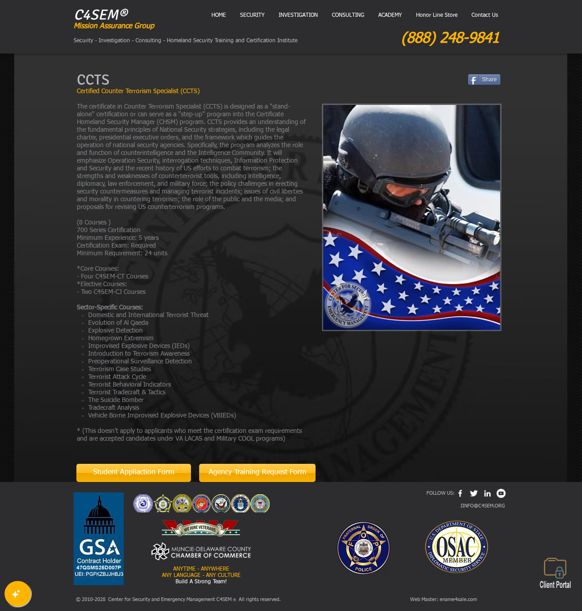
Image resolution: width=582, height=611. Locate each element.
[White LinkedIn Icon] (487, 493)
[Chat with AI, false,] (18, 593)
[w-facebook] (460, 493)
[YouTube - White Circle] (501, 493)
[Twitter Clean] (473, 493)
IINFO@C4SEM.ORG (483, 505)
